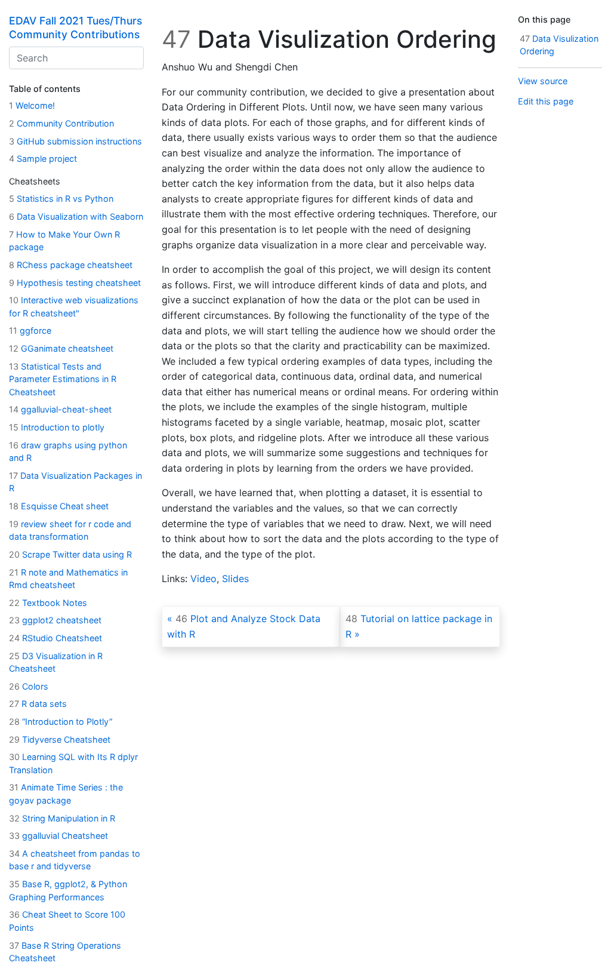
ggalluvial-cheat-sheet (60, 409)
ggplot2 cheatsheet (55, 620)
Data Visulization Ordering (559, 45)
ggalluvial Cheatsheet (58, 835)
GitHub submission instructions (75, 141)
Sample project (43, 158)
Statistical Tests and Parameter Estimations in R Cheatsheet (62, 379)
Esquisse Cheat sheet (59, 506)
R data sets (38, 704)
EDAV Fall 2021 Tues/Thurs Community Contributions (75, 27)
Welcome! (32, 105)
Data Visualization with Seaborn (76, 216)
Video (203, 578)
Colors (28, 686)
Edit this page (545, 101)
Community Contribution (61, 123)
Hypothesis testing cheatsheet (75, 283)
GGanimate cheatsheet (61, 348)
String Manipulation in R (62, 818)
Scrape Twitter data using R (70, 554)
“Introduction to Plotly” (60, 721)
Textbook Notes (48, 603)
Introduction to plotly (56, 427)
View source (542, 81)
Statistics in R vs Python (61, 198)
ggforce (30, 330)
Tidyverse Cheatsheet (59, 739)
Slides (235, 578)
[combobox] (76, 58)
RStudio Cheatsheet (55, 638)
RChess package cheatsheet (70, 265)
